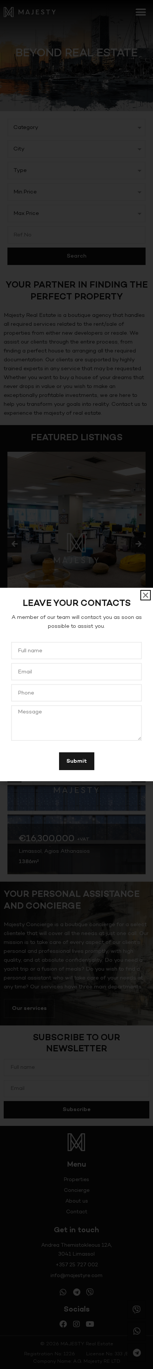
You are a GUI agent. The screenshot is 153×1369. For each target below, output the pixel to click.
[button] (145, 595)
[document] (76, 684)
